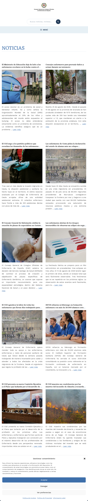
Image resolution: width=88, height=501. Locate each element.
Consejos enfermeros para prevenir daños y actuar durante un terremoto (65, 66)
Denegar (44, 486)
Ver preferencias (44, 493)
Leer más (17, 130)
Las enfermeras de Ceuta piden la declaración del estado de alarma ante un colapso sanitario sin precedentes (65, 146)
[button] (84, 458)
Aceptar (44, 480)
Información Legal (59, 498)
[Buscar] (58, 21)
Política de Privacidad (44, 498)
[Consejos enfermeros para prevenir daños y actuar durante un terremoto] (66, 87)
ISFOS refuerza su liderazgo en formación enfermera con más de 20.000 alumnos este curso (65, 307)
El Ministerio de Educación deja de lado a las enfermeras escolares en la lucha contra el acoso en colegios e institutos (21, 67)
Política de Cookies (29, 498)
